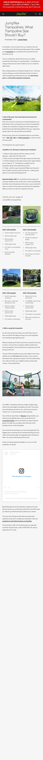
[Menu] (3, 14)
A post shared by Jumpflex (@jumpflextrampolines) (21, 498)
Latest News (22, 40)
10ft (8, 138)
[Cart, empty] (39, 14)
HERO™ (9, 229)
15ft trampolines (24, 138)
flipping (23, 416)
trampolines (10, 52)
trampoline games (8, 420)
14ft (14, 138)
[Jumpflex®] (21, 14)
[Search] (36, 14)
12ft (11, 138)
